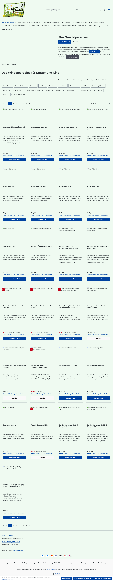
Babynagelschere (9, 425)
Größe (42, 86)
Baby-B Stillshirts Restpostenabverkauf (39, 366)
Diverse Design (20, 86)
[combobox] (60, 9)
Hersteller (6, 86)
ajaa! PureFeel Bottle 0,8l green (68, 128)
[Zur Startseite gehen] (14, 9)
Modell (84, 86)
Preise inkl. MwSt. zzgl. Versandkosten (13, 155)
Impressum (9, 563)
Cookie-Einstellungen (100, 563)
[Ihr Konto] (100, 9)
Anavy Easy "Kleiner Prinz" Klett (41, 307)
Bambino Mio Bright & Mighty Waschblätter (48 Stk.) (13, 485)
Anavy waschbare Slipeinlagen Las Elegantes (98, 307)
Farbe (32, 86)
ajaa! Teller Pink (9, 246)
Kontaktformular (18, 550)
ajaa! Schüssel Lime (38, 187)
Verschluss (70, 90)
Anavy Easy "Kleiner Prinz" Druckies (13, 307)
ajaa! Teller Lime (93, 187)
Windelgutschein (86, 563)
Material (61, 86)
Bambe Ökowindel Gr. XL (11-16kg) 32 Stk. (97, 426)
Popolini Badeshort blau (39, 425)
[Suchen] (77, 9)
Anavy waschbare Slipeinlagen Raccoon (14, 366)
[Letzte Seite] (29, 103)
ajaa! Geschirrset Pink (39, 127)
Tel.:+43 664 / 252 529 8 (11, 542)
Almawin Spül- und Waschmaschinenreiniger (68, 247)
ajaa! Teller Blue (65, 187)
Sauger (5, 90)
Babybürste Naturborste (68, 365)
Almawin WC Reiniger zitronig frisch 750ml (98, 247)
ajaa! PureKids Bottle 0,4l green (96, 128)
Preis (4, 94)
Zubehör (97, 90)
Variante (59, 90)
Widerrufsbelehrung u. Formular (68, 563)
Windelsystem (84, 90)
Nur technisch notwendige (82, 578)
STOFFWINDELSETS (72, 57)
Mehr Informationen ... (8, 579)
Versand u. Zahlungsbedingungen (25, 563)
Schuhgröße (17, 90)
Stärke (48, 90)
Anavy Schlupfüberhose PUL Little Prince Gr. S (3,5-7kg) (69, 307)
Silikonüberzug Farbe (34, 90)
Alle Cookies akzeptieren (102, 578)
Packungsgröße (97, 86)
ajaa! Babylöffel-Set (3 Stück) (14, 127)
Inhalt (51, 86)
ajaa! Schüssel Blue (10, 187)
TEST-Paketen (94, 51)
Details (98, 338)
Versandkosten (51, 569)
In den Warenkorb (14, 160)
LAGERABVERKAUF (64, 42)
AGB (55, 563)
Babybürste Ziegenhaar (95, 365)
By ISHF (57, 574)
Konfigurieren (66, 578)
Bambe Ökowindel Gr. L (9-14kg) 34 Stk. (69, 426)
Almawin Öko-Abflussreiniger (42, 246)
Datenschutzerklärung (45, 563)
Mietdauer (73, 86)
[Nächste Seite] (26, 103)
